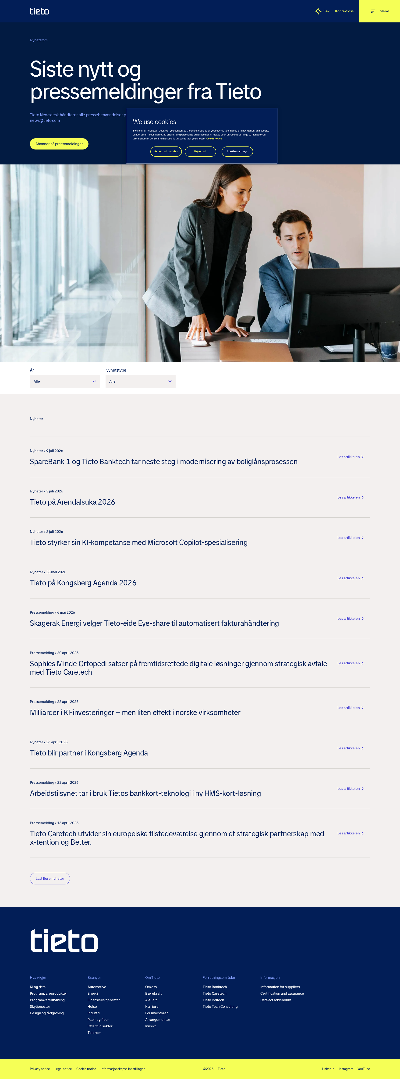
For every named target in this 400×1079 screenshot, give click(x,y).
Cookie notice (86, 1069)
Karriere (152, 1006)
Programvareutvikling (47, 1000)
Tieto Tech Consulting (220, 1006)
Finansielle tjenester (104, 1000)
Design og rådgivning (47, 1013)
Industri (94, 1013)
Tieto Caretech (215, 993)
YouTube (364, 1069)
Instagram (346, 1069)
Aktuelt (151, 1000)
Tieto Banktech (215, 987)
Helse (92, 1006)
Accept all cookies (166, 151)
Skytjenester (40, 1006)
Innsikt (150, 1026)
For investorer (156, 1013)
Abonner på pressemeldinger (59, 143)
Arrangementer (157, 1020)
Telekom (94, 1033)
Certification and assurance (282, 993)
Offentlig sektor (100, 1026)
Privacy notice (40, 1069)
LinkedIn (328, 1069)
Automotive (97, 987)
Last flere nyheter (50, 878)
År (32, 370)
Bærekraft (153, 993)
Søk (326, 11)
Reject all (200, 151)
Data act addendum (275, 1000)
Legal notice (63, 1069)
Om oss (151, 987)
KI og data (38, 987)
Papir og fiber (98, 1020)
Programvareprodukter (48, 993)
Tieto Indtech (213, 1000)
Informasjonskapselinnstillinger (123, 1069)
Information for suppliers (280, 987)
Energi (93, 993)
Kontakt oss (344, 11)
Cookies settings (237, 151)
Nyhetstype (116, 370)
